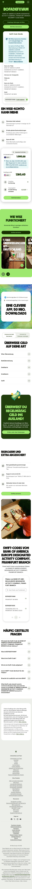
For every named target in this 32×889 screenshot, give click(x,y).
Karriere (16, 763)
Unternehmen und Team (16, 758)
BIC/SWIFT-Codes (16, 808)
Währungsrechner (16, 804)
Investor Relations (16, 766)
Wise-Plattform (16, 789)
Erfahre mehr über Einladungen (16, 432)
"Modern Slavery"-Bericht (16, 835)
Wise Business (16, 790)
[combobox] (7, 157)
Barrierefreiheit (16, 773)
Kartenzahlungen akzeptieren (16, 795)
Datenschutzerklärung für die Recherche (16, 803)
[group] (13, 253)
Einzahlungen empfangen (16, 787)
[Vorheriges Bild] (3, 274)
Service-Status (16, 765)
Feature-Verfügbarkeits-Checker (16, 774)
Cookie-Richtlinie (16, 830)
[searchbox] (16, 590)
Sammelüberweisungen (16, 794)
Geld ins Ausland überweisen (16, 780)
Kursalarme (16, 811)
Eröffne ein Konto (16, 232)
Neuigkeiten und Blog (16, 801)
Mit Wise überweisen (16, 26)
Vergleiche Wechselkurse (16, 813)
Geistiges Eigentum (16, 836)
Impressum (16, 828)
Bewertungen (16, 771)
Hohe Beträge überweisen (16, 785)
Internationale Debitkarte (16, 784)
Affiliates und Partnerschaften (16, 768)
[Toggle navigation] (28, 2)
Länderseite (16, 833)
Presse (16, 761)
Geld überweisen (16, 197)
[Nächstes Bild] (8, 274)
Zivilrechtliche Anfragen (16, 839)
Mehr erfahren (18, 61)
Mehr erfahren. (22, 722)
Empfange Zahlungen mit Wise (15, 22)
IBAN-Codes (16, 809)
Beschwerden (16, 831)
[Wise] (3, 2)
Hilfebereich (16, 769)
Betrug (16, 838)
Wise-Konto (16, 782)
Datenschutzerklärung (16, 826)
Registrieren (20, 2)
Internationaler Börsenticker (16, 806)
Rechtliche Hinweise (16, 825)
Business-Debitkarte (16, 792)
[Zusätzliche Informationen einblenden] (22, 265)
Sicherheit (16, 760)
